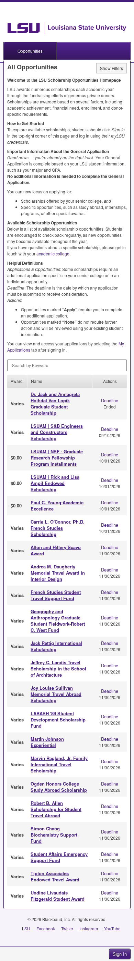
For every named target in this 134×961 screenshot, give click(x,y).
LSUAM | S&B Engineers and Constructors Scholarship (57, 432)
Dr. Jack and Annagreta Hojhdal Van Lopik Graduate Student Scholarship (55, 403)
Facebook (45, 928)
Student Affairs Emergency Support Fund (59, 857)
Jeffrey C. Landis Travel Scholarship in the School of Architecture (58, 668)
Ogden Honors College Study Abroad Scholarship (59, 786)
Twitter (67, 928)
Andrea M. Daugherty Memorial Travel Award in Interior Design (58, 572)
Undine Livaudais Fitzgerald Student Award (58, 895)
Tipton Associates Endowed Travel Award (55, 876)
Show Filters (111, 68)
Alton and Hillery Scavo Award (56, 550)
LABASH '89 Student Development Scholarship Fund (58, 719)
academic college (52, 253)
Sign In (120, 954)
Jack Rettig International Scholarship (56, 646)
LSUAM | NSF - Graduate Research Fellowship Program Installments (57, 457)
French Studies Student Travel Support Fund (56, 595)
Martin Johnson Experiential (47, 742)
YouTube (112, 928)
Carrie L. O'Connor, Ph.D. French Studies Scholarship (58, 527)
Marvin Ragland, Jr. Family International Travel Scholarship (59, 764)
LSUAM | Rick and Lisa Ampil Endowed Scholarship (55, 483)
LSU (26, 928)
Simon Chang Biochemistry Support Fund (54, 834)
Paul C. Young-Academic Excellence (57, 505)
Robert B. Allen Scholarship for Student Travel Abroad (56, 809)
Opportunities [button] (30, 51)
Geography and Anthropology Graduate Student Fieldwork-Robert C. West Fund (58, 620)
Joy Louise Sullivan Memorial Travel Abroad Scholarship (56, 694)
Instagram (88, 928)
